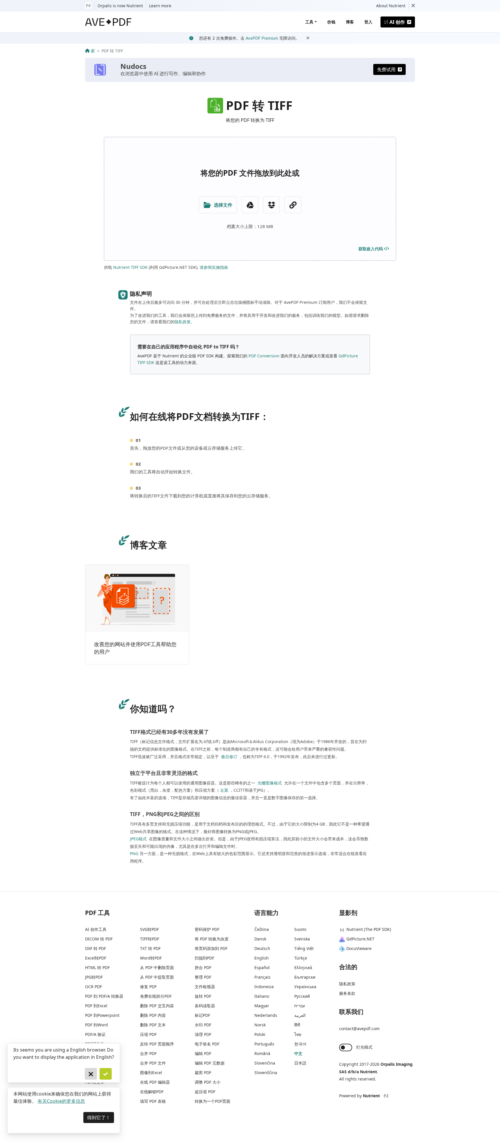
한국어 (300, 1044)
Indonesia (264, 986)
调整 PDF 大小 (207, 1082)
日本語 (300, 1063)
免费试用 (386, 69)
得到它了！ (98, 1117)
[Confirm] (106, 1074)
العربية (300, 1015)
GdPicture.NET (360, 939)
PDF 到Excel (96, 1005)
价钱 (331, 22)
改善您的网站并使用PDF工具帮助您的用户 (135, 648)
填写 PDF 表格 (153, 1101)
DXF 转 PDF (95, 948)
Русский (302, 996)
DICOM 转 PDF (99, 939)
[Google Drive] (250, 204)
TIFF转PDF (149, 939)
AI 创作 (397, 22)
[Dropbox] (271, 204)
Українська (305, 986)
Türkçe (300, 958)
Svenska (302, 939)
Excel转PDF (95, 958)
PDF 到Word (96, 1025)
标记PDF (202, 1015)
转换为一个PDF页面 (212, 1101)
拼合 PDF (203, 967)
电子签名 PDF (207, 1044)
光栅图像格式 (269, 783)
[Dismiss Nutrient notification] (413, 5)
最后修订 (228, 756)
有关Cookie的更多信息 (61, 1101)
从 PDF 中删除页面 (157, 967)
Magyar (261, 1005)
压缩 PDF (148, 1034)
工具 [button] (309, 22)
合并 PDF (148, 1053)
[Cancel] (91, 1074)
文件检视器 (205, 986)
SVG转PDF (149, 929)
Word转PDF (151, 958)
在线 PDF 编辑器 (155, 1082)
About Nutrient (390, 5)
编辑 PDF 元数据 (210, 1063)
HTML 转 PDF (97, 967)
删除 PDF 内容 (153, 1015)
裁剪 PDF (203, 1072)
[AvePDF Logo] (108, 22)
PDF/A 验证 (95, 1034)
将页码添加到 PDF (211, 948)
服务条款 (347, 993)
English (261, 958)
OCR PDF (93, 986)
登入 (368, 22)
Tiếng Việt (304, 948)
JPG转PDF (94, 977)
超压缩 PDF (205, 1091)
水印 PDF (203, 1025)
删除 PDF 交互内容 (157, 1005)
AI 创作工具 (95, 929)
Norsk (260, 1025)
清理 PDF (203, 1034)
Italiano (261, 996)
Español (262, 967)
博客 (350, 22)
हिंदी (297, 1025)
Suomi (300, 929)
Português (264, 1044)
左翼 (224, 790)
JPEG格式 (138, 838)
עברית (299, 1005)
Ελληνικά (303, 967)
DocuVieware (359, 948)
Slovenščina (265, 1072)
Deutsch (262, 948)
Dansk (260, 939)
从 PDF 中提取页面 (157, 977)
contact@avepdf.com (359, 1028)
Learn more (160, 5)
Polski (259, 1034)
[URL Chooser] (292, 204)
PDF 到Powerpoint (102, 1015)
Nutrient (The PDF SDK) (368, 929)
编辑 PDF (203, 1053)
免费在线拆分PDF (156, 996)
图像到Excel (151, 1072)
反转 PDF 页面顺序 (157, 1044)
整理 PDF (203, 977)
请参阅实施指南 (214, 267)
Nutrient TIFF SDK (130, 267)
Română (262, 1053)
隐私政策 (182, 321)
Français (262, 977)
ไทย (297, 1034)
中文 (298, 1053)
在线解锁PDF (151, 1091)
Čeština (261, 929)
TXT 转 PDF (150, 948)
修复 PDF (148, 986)
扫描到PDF (204, 958)
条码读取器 (205, 1005)
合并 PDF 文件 (153, 1063)
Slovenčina (264, 1063)
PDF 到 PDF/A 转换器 (104, 996)
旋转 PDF (203, 996)
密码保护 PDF (207, 929)
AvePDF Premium (262, 38)
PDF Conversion (264, 356)
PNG (134, 853)
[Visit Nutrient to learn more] (88, 5)
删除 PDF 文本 (153, 1025)
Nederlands (265, 1015)
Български (304, 977)
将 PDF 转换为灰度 (212, 939)
